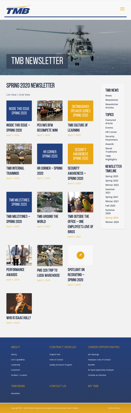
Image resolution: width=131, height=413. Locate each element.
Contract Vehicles (63, 347)
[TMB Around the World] (50, 202)
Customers (15, 370)
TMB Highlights (111, 157)
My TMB (93, 386)
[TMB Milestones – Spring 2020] (19, 202)
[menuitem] (121, 8)
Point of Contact (56, 359)
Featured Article (110, 121)
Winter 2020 (112, 222)
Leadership (15, 365)
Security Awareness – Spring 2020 (77, 173)
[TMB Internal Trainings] (19, 154)
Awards (109, 144)
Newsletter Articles (111, 106)
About (15, 347)
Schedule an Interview (97, 375)
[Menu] (121, 8)
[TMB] (18, 8)
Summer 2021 (110, 191)
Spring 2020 (111, 217)
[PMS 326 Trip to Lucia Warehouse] (50, 255)
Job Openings (93, 354)
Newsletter (111, 99)
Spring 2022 (111, 180)
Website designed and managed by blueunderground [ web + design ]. (53, 408)
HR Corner (111, 131)
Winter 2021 (112, 201)
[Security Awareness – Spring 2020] (80, 154)
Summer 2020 (110, 211)
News (108, 95)
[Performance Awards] (19, 255)
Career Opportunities (103, 347)
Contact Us (58, 386)
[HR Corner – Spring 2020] (50, 154)
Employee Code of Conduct (99, 359)
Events (109, 127)
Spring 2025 (111, 176)
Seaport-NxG (55, 354)
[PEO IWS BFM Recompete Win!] (50, 111)
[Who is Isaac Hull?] (19, 303)
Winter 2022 (112, 184)
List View (11, 94)
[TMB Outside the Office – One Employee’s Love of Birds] (80, 202)
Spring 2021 (111, 196)
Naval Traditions (111, 150)
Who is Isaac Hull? (18, 318)
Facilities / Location (19, 375)
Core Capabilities (18, 359)
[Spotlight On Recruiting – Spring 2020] (80, 255)
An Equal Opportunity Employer (101, 370)
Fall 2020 (110, 205)
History (14, 354)
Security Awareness (111, 138)
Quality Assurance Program (61, 365)
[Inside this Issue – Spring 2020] (19, 111)
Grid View (24, 94)
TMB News (18, 386)
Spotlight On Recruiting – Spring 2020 (76, 275)
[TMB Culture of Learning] (80, 111)
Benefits (91, 365)
